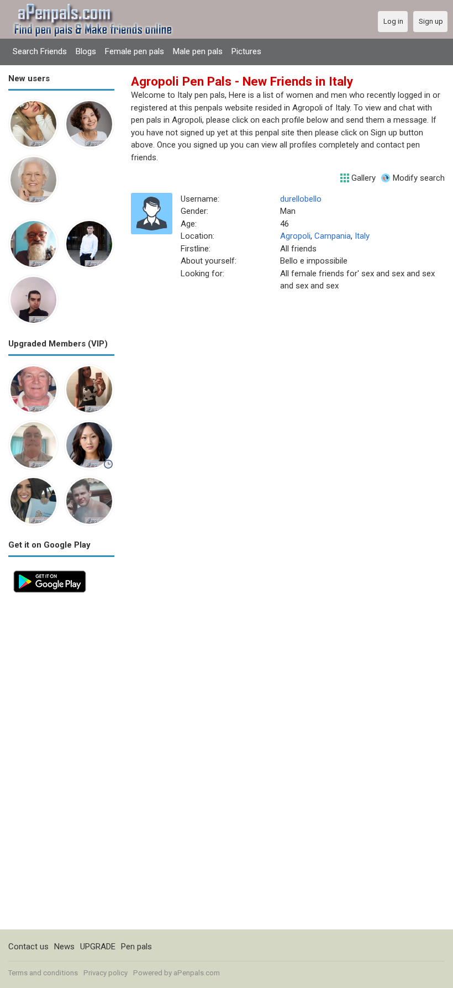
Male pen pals (198, 51)
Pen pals (136, 947)
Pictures (246, 51)
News (64, 947)
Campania (332, 236)
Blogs (86, 51)
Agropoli (295, 236)
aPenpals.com (196, 973)
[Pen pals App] (49, 571)
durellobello (301, 199)
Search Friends (40, 51)
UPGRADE (97, 947)
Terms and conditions (43, 973)
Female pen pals (134, 51)
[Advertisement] (61, 763)
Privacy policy (105, 973)
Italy (362, 236)
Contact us (28, 947)
